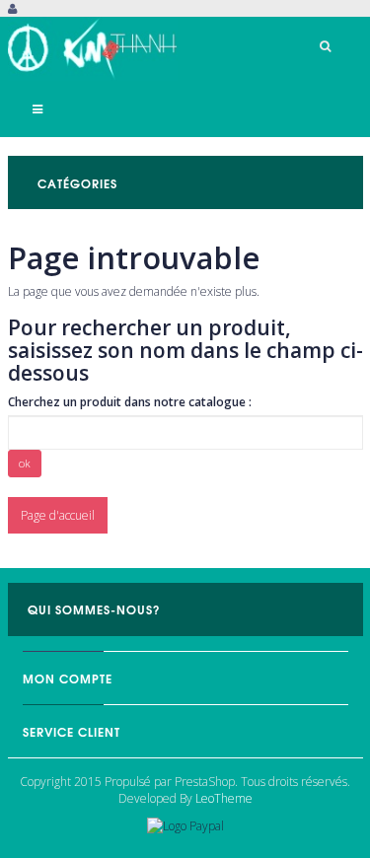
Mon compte (67, 678)
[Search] (325, 46)
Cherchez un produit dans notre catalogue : (130, 401)
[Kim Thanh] (93, 49)
